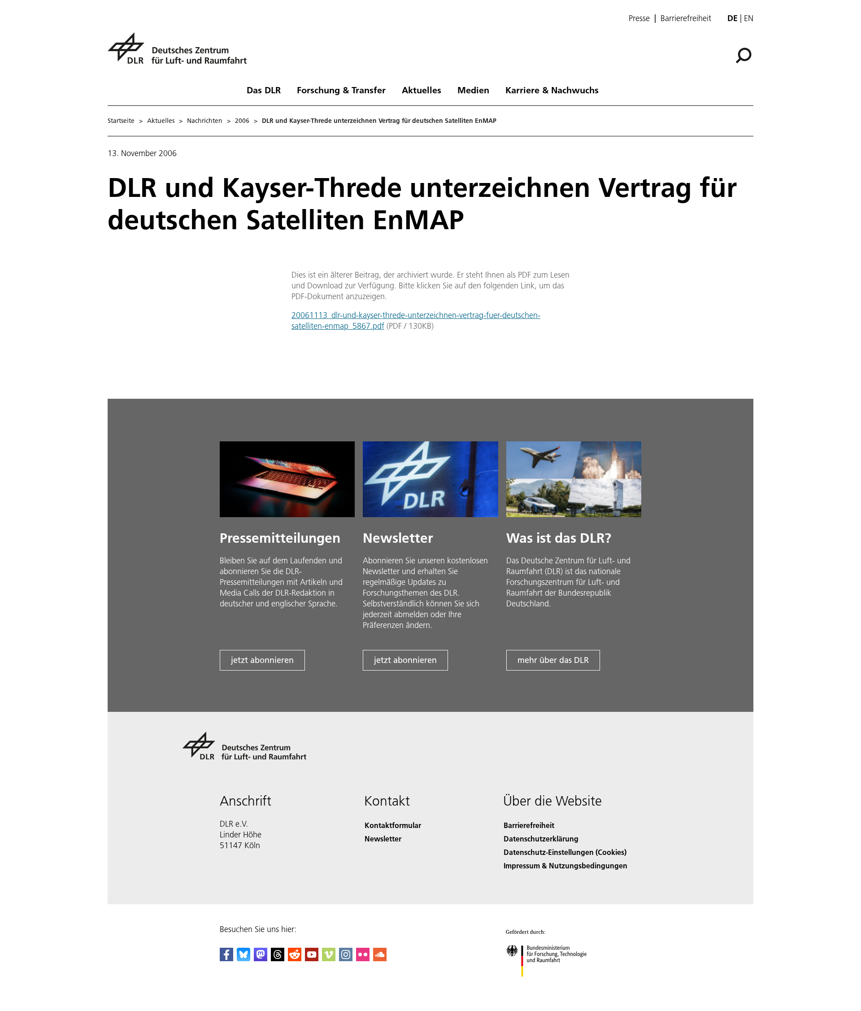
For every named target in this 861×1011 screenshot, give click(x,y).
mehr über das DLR (553, 660)
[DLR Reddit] (294, 958)
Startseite (121, 121)
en (748, 18)
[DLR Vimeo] (328, 958)
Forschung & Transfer (341, 90)
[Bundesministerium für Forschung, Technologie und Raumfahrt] (555, 985)
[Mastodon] (260, 958)
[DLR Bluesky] (243, 958)
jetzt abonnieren (262, 660)
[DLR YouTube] (311, 958)
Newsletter (383, 838)
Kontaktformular (393, 825)
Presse (639, 18)
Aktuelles (421, 90)
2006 (242, 121)
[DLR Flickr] (363, 958)
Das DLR (264, 90)
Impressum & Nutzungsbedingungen (565, 865)
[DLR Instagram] (345, 958)
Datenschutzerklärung (541, 838)
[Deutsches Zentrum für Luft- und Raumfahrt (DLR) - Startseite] (181, 53)
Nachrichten (204, 121)
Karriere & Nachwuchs (552, 90)
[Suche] (744, 55)
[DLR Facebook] (226, 958)
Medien (473, 90)
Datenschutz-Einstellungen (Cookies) (565, 852)
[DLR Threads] (277, 958)
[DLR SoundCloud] (380, 958)
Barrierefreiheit (686, 18)
